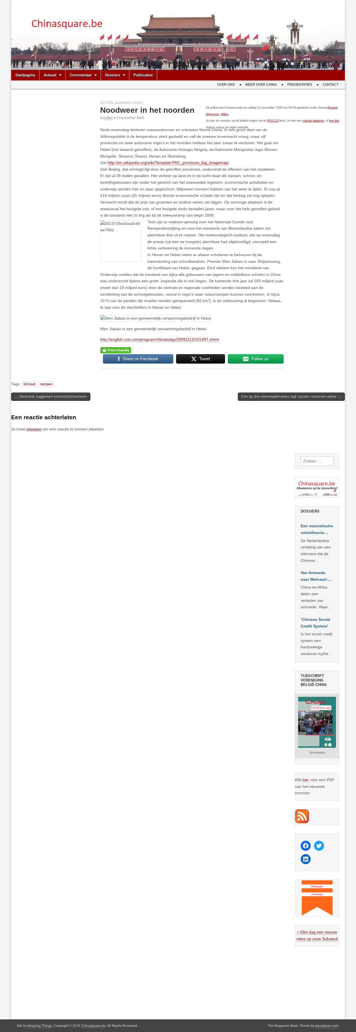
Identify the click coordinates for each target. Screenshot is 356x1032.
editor (108, 118)
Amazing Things (40, 1026)
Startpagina (25, 75)
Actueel (50, 75)
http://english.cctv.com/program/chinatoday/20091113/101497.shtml (159, 339)
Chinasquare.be (93, 1026)
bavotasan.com (326, 1026)
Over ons (226, 85)
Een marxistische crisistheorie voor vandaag (317, 530)
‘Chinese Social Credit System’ (315, 622)
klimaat (29, 384)
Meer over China (261, 85)
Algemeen (123, 102)
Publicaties (143, 75)
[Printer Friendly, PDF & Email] (115, 350)
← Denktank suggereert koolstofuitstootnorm (51, 396)
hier (305, 780)
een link (334, 120)
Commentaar (81, 75)
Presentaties (299, 85)
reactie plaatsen (313, 120)
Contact (330, 85)
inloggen (33, 429)
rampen (46, 384)
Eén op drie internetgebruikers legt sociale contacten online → (291, 396)
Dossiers (112, 75)
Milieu (138, 102)
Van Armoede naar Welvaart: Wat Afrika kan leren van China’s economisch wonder (314, 576)
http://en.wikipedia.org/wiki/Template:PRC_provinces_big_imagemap (168, 162)
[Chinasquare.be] (178, 35)
